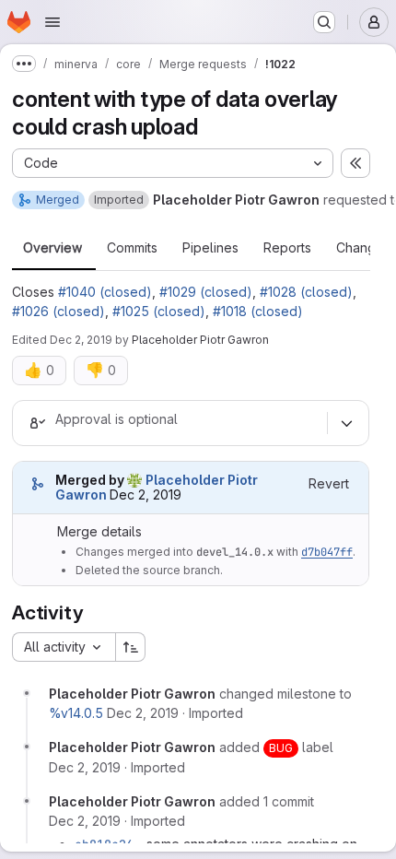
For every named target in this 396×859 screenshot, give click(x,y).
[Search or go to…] (324, 22)
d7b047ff (327, 552)
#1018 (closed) (258, 311)
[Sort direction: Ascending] (131, 647)
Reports (287, 248)
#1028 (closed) (306, 292)
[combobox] (63, 647)
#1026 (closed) (58, 311)
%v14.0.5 (76, 713)
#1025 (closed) (158, 311)
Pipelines (210, 248)
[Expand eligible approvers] (346, 423)
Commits (132, 248)
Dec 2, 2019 (81, 340)
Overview (52, 248)
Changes (363, 248)
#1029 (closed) (205, 292)
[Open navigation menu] (52, 22)
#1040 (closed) (105, 292)
